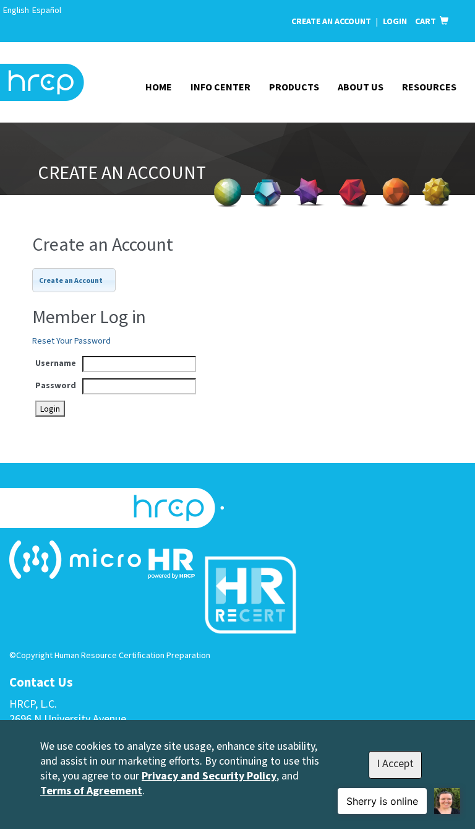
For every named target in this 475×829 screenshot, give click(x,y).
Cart (427, 21)
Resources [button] (429, 86)
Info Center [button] (220, 86)
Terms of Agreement (91, 790)
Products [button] (294, 86)
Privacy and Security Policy (209, 775)
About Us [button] (360, 86)
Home (158, 86)
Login (396, 21)
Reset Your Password (71, 340)
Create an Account (331, 21)
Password (55, 385)
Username (55, 362)
